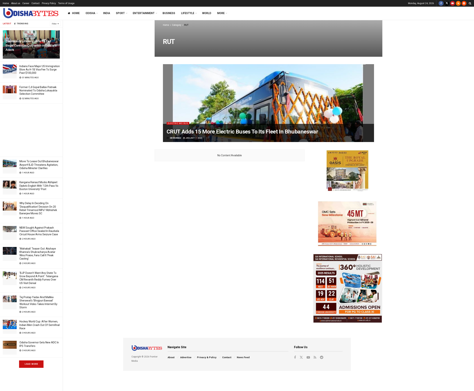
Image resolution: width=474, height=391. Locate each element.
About (171, 357)
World (206, 13)
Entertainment (144, 13)
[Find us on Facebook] (441, 3)
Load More (31, 364)
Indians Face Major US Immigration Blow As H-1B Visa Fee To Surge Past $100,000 (39, 69)
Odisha (90, 13)
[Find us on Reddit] (464, 3)
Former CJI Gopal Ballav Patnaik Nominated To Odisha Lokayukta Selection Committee (38, 90)
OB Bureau (175, 138)
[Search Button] (470, 3)
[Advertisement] (31, 129)
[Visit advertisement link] (347, 171)
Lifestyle (187, 13)
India (106, 13)
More (221, 13)
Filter (54, 24)
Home (6, 3)
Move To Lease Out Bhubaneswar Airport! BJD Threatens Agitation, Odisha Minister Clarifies (39, 164)
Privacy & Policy (206, 357)
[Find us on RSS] (458, 3)
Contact (35, 3)
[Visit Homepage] (30, 13)
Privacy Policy (49, 3)
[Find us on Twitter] (446, 3)
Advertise (185, 357)
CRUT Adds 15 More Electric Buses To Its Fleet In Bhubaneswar (242, 131)
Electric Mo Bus (178, 123)
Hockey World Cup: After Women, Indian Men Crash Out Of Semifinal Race (39, 325)
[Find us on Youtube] (452, 3)
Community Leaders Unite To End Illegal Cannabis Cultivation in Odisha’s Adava (31, 45)
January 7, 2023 (193, 138)
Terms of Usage (66, 3)
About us (15, 3)
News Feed (243, 357)
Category (176, 25)
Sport (120, 13)
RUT (186, 25)
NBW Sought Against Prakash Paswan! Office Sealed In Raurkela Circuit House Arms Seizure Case (39, 231)
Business (169, 13)
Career (25, 3)
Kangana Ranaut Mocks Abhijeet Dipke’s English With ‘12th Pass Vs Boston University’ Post (38, 185)
